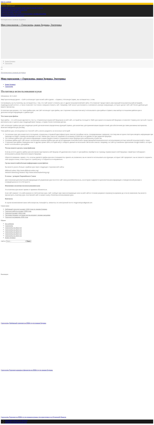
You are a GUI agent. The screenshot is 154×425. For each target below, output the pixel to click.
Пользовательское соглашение (16, 421)
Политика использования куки (16, 423)
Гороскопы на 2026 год (13, 236)
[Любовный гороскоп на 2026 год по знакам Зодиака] (32, 321)
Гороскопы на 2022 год (13, 228)
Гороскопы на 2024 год (13, 232)
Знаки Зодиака (10, 61)
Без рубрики (9, 224)
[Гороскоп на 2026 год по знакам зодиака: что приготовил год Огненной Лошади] (32, 415)
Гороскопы (8, 63)
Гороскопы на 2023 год (13, 230)
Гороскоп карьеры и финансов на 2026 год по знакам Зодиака (31, 370)
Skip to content (6, 2)
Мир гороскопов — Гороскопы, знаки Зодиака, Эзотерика (31, 24)
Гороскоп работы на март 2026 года (14, 10)
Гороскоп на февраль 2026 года (12, 16)
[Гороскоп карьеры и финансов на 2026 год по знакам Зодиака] (32, 368)
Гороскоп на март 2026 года (11, 12)
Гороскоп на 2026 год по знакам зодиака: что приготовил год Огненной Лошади (37, 417)
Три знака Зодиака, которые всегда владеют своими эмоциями (23, 14)
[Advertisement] (64, 44)
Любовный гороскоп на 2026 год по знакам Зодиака (27, 323)
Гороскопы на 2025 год (13, 234)
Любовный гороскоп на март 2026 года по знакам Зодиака (22, 8)
